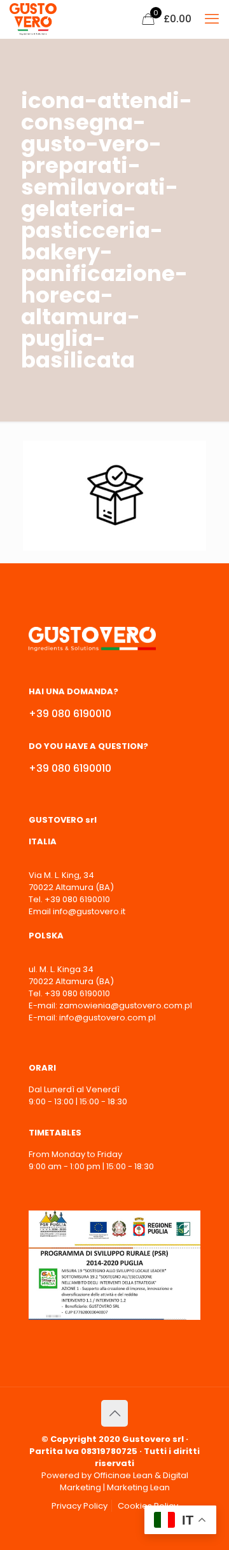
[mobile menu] (212, 19)
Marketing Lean (138, 1487)
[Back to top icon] (114, 1413)
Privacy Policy (80, 1506)
